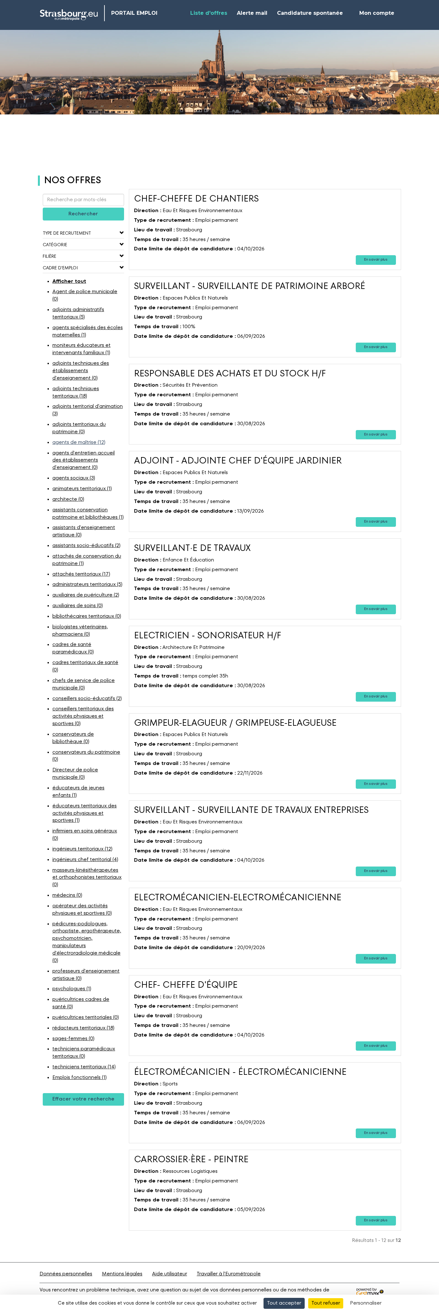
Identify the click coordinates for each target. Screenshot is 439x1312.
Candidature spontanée (310, 13)
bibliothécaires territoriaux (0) (86, 616)
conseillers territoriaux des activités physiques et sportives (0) (83, 716)
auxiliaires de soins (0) (77, 605)
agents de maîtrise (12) (78, 442)
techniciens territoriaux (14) (84, 1067)
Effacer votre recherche (83, 1099)
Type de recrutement (67, 233)
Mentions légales (122, 1274)
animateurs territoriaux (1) (82, 488)
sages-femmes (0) (73, 1038)
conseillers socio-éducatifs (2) (87, 698)
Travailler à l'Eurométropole (229, 1274)
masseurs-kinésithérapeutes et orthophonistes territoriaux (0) (86, 878)
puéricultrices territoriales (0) (85, 1017)
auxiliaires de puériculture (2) (85, 595)
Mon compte (376, 13)
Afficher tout (69, 281)
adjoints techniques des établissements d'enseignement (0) (80, 371)
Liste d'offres (208, 13)
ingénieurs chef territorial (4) (85, 859)
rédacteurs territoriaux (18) (83, 1028)
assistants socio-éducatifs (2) (86, 545)
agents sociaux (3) (73, 478)
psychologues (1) (71, 989)
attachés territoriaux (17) (81, 574)
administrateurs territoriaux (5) (87, 584)
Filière (49, 256)
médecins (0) (67, 895)
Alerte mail (252, 13)
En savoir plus (376, 260)
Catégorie (55, 245)
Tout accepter (284, 1303)
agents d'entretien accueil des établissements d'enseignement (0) (83, 461)
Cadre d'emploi (60, 268)
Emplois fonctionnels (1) (79, 1077)
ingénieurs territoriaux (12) (82, 849)
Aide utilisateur (169, 1274)
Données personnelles (66, 1274)
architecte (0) (68, 499)
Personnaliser (365, 1303)
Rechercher (83, 214)
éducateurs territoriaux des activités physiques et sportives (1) (84, 813)
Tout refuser (325, 1303)
